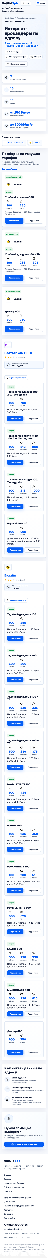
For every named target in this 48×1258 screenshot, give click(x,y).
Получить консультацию (26, 1144)
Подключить (14, 221)
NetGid (10, 3)
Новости (8, 1191)
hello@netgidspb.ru (13, 1229)
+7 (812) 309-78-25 (16, 1224)
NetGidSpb (9, 18)
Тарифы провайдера (17, 378)
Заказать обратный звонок (13, 11)
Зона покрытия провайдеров (17, 1198)
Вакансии (8, 1214)
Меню (42, 3)
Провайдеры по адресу (27, 18)
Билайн (37, 143)
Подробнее (34, 221)
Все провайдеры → (10, 169)
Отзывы (7, 1175)
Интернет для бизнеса (14, 1183)
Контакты (8, 1210)
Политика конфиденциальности (19, 1206)
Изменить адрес (18, 64)
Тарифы (7, 1179)
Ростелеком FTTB (16, 143)
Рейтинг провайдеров (14, 1187)
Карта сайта (9, 1218)
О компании (9, 1202)
